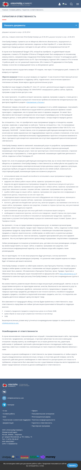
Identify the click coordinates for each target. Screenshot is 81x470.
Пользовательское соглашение (43, 414)
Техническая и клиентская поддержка (17, 420)
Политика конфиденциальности (43, 420)
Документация (8, 423)
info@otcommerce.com (15, 398)
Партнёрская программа (41, 426)
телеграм (10, 405)
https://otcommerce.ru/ (67, 274)
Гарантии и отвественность (42, 423)
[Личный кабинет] (60, 4)
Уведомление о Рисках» (35, 102)
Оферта (34, 411)
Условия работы (9, 414)
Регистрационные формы (41, 417)
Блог (4, 417)
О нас (5, 411)
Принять (72, 465)
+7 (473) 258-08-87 (12, 439)
